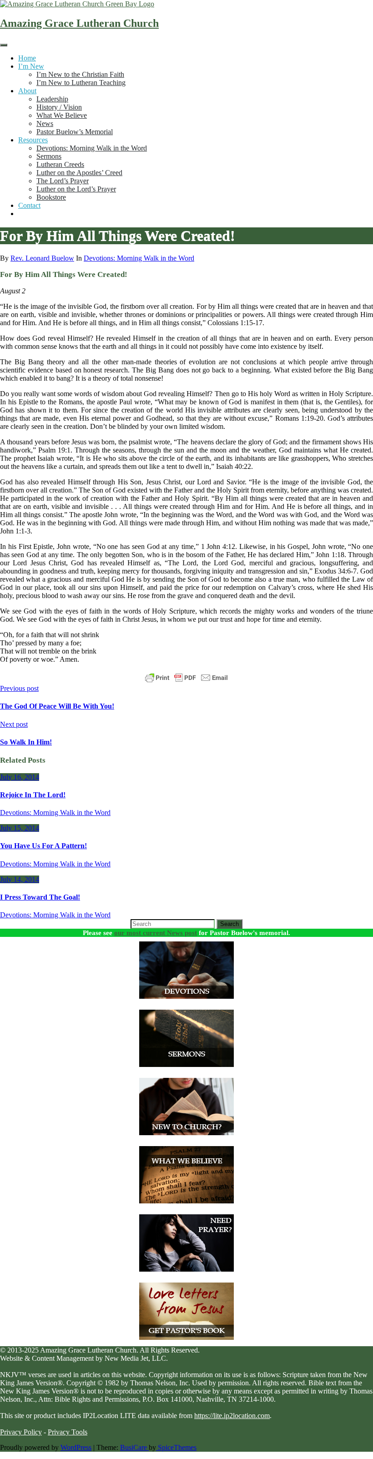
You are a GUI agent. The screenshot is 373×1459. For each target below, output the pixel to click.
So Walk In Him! (26, 742)
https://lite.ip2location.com (232, 1415)
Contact (29, 205)
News (44, 123)
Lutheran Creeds (60, 164)
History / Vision (59, 107)
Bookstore (51, 197)
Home (27, 58)
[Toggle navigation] (3, 45)
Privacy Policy (21, 1432)
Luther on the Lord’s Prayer (76, 189)
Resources (33, 140)
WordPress (75, 1447)
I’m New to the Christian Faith (80, 74)
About (27, 91)
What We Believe (61, 115)
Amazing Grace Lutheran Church (79, 23)
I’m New (31, 66)
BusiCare (134, 1447)
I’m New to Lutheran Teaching (81, 82)
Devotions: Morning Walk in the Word (91, 148)
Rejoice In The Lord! (33, 795)
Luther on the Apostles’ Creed (79, 172)
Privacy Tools (67, 1432)
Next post (14, 724)
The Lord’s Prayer (62, 181)
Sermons (48, 156)
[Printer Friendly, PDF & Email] (186, 677)
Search (229, 924)
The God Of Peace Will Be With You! (57, 706)
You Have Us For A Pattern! (43, 846)
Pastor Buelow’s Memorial (74, 132)
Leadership (52, 99)
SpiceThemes (176, 1447)
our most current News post (155, 932)
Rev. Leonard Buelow (42, 258)
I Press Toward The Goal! (40, 897)
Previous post (19, 688)
